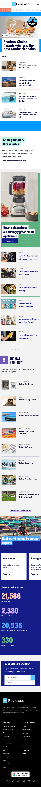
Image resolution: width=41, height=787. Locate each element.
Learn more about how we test (14, 160)
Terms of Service (26, 747)
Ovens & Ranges (23, 381)
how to (20, 252)
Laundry (21, 460)
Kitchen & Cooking (24, 428)
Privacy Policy (25, 750)
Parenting (6, 740)
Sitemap (24, 753)
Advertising (6, 753)
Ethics (4, 760)
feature (21, 268)
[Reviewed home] (20, 4)
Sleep (20, 397)
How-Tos (25, 733)
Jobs (4, 750)
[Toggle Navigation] (3, 4)
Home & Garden (23, 413)
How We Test (26, 736)
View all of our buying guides (20, 510)
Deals (24, 726)
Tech (4, 733)
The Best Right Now (28, 722)
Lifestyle (6, 736)
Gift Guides (7, 743)
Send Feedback (7, 764)
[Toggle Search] (38, 4)
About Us (5, 747)
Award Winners (18, 10)
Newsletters (6, 10)
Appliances (29, 10)
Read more (10, 241)
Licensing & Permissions (9, 757)
